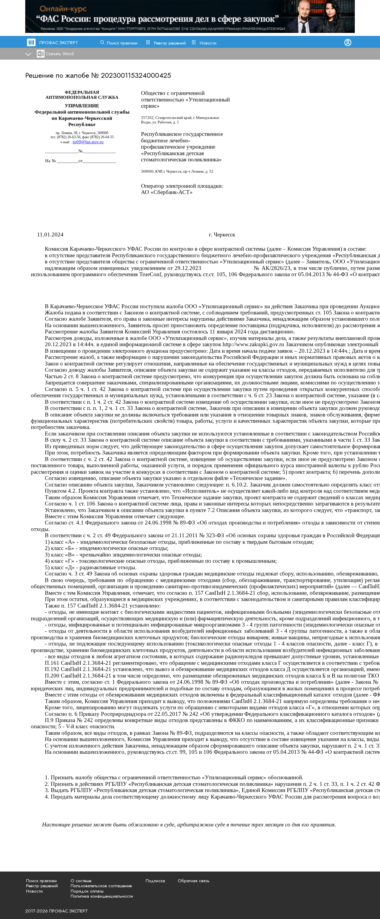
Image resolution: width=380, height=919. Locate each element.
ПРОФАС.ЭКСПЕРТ (58, 42)
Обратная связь (194, 880)
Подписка (155, 880)
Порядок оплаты (87, 891)
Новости (208, 43)
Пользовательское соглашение (101, 886)
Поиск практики (122, 43)
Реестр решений (170, 43)
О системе (81, 880)
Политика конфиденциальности (102, 896)
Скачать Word (60, 53)
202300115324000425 (136, 75)
